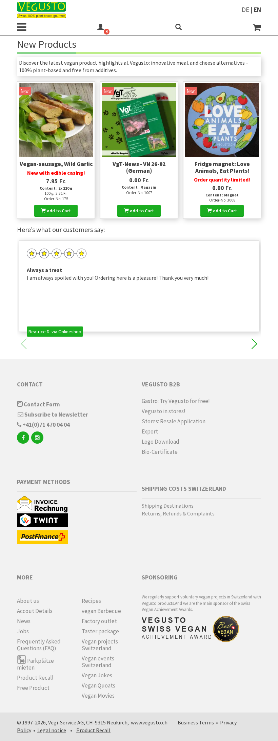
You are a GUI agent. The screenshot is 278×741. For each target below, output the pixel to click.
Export (150, 431)
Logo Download (160, 441)
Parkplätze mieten (35, 664)
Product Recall (35, 677)
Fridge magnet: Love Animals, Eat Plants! (222, 167)
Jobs (23, 631)
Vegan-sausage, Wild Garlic (56, 164)
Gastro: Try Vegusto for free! (176, 401)
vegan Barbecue (101, 611)
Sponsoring (160, 577)
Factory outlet (99, 621)
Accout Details (35, 611)
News (24, 621)
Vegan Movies (98, 695)
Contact (30, 384)
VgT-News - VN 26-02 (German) (139, 167)
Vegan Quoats (98, 685)
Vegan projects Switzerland (100, 645)
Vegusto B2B (161, 384)
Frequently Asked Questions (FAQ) (39, 645)
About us (28, 600)
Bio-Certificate (160, 452)
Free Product (33, 687)
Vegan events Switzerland (98, 662)
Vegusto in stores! (163, 411)
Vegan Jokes (97, 675)
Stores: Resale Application (173, 421)
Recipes (91, 600)
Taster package (100, 631)
